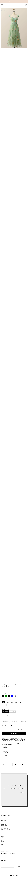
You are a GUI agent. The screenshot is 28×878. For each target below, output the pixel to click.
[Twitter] (15, 764)
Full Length (13, 711)
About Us (2, 836)
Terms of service (4, 823)
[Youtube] (5, 815)
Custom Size (19, 705)
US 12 (4, 705)
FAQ (1, 839)
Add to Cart (20, 729)
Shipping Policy (4, 825)
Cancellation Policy (5, 828)
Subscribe (22, 792)
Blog (2, 844)
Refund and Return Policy (6, 826)
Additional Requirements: (8, 716)
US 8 (16, 702)
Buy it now (14, 733)
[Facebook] (9, 764)
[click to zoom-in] (2, 10)
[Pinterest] (22, 764)
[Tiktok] (10, 815)
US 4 (8, 702)
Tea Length (5, 711)
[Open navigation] (2, 4)
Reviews (2, 841)
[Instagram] (8, 815)
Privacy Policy (3, 824)
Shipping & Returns (10, 725)
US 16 (13, 705)
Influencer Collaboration (5, 829)
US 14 (8, 705)
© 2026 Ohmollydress (13, 875)
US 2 (3, 702)
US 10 (20, 702)
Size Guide (4, 725)
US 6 (12, 702)
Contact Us (3, 837)
